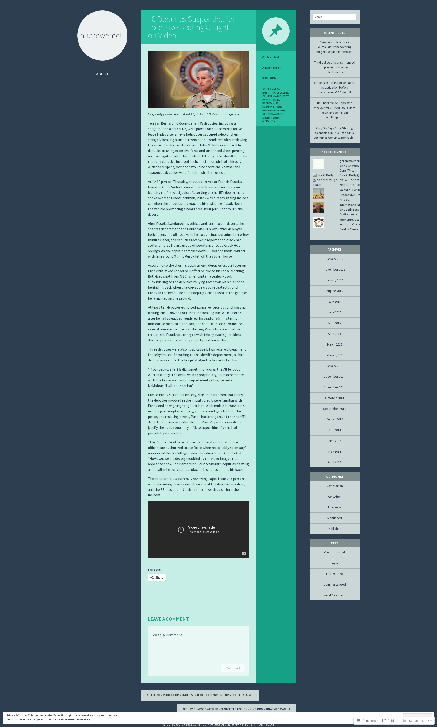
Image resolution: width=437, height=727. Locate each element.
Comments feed (335, 584)
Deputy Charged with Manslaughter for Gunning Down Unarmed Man (234, 709)
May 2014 (334, 451)
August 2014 (334, 419)
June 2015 (334, 312)
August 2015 (334, 291)
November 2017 (334, 269)
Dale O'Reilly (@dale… (355, 175)
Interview (334, 507)
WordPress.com (335, 595)
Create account (334, 552)
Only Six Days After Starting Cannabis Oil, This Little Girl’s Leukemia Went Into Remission (334, 133)
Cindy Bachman (271, 101)
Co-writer (334, 496)
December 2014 (334, 376)
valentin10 (346, 190)
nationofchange (273, 110)
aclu (265, 89)
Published (269, 78)
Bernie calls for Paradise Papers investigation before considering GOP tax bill (334, 87)
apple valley (280, 92)
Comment (233, 668)
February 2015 (334, 355)
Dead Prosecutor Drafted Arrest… (353, 195)
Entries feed (334, 574)
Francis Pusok (272, 107)
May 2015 (334, 323)
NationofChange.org (223, 114)
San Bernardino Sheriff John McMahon (273, 117)
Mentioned (334, 518)
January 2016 (334, 280)
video (158, 276)
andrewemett (271, 67)
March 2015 (334, 344)
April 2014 (334, 462)
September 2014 (334, 409)
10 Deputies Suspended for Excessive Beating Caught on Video (191, 27)
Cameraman (335, 486)
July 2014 (334, 430)
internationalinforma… (355, 205)
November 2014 (334, 387)
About (102, 74)
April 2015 (334, 334)
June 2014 (334, 441)
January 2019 (334, 259)
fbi (277, 103)
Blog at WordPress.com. (182, 724)
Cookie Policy (83, 719)
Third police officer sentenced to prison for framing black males (334, 67)
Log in (335, 563)
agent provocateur (352, 220)
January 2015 (334, 366)
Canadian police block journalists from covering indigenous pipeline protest (334, 47)
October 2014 (334, 398)
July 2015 (334, 302)
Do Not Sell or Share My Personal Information (238, 724)
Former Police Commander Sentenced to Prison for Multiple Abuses (201, 695)
